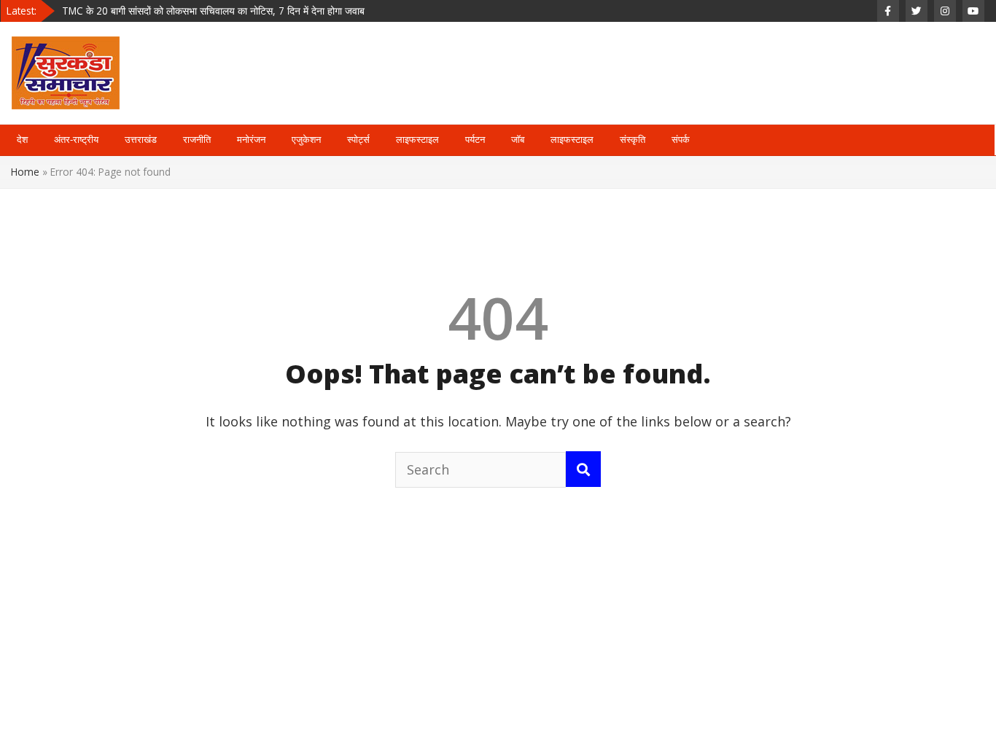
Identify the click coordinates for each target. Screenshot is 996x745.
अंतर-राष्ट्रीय (76, 139)
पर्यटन (475, 139)
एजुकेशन (306, 139)
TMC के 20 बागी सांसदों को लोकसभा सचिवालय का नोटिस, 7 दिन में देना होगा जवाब (213, 10)
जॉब (517, 139)
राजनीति (197, 139)
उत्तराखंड (141, 139)
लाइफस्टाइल (417, 139)
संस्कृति (632, 139)
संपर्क (681, 139)
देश (22, 139)
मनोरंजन (251, 139)
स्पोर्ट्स (358, 139)
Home (25, 172)
